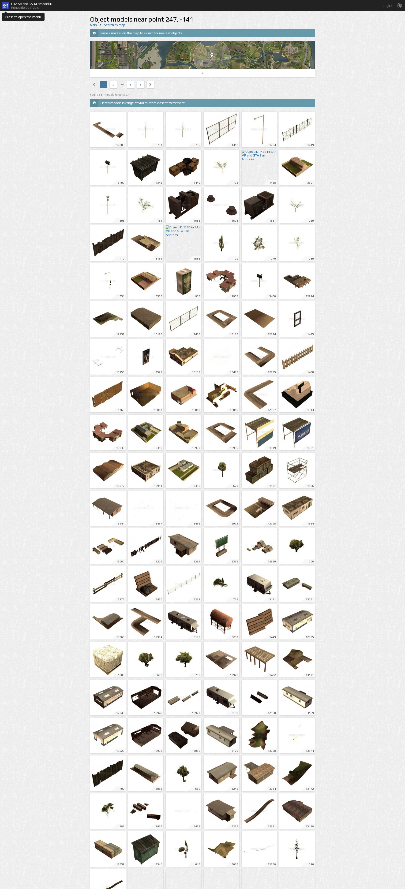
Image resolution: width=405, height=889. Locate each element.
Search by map (114, 25)
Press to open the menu (23, 17)
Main (93, 25)
